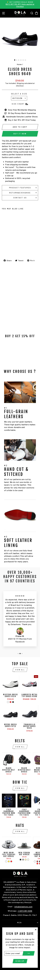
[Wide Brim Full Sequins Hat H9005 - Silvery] (6, 861)
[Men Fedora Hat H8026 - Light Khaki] (25, 859)
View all (20, 670)
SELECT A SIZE (19, 94)
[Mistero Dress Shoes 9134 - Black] (13, 702)
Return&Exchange (20, 193)
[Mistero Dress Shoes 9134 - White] (8, 702)
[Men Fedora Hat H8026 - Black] (20, 859)
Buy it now (20, 134)
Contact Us (20, 198)
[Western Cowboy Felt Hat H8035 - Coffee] (35, 861)
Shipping (20, 83)
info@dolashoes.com (23, 906)
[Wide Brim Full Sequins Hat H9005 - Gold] (9, 861)
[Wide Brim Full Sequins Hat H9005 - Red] (11, 861)
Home (19, 64)
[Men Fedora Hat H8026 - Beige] (28, 859)
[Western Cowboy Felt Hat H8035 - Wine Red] (37, 863)
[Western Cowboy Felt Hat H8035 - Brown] (37, 861)
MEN (19, 923)
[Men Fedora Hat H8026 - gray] (23, 859)
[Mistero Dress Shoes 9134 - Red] (10, 702)
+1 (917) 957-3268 (25, 911)
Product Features (20, 188)
